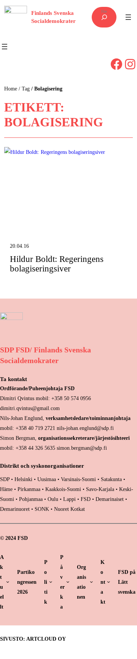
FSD (86, 499)
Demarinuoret (15, 509)
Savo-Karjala (100, 489)
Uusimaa (46, 479)
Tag (26, 89)
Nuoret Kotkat (69, 509)
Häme (7, 489)
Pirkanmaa (29, 489)
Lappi (69, 499)
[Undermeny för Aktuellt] (8, 581)
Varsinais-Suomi (78, 479)
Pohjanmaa (31, 499)
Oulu (53, 499)
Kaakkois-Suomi (63, 489)
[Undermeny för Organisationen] (91, 581)
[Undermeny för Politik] (51, 581)
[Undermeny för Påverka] (68, 581)
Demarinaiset (110, 499)
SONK (42, 509)
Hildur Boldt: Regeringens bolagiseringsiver (57, 264)
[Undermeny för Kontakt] (108, 581)
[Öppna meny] (128, 17)
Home (10, 89)
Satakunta (111, 479)
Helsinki (24, 479)
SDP (5, 479)
